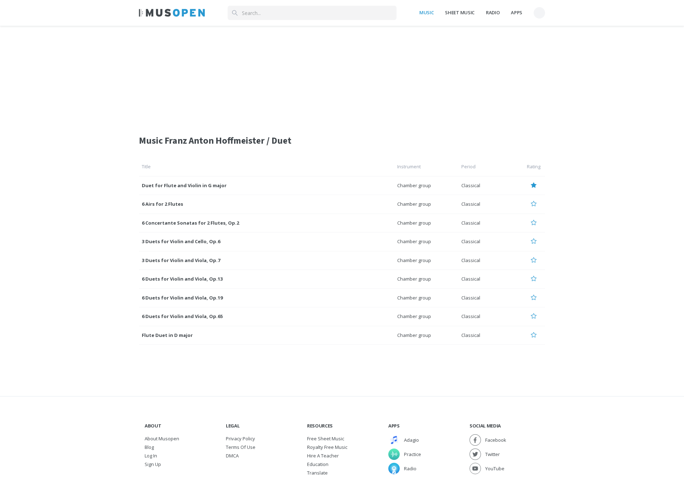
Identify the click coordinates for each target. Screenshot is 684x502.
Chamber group (414, 185)
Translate (317, 473)
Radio (492, 12)
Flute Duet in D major (167, 335)
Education (317, 464)
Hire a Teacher (323, 455)
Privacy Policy (240, 438)
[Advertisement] (342, 76)
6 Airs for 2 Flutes (162, 204)
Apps (516, 12)
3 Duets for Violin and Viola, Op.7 (181, 260)
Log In (151, 455)
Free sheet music (325, 438)
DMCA (232, 455)
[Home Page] (172, 13)
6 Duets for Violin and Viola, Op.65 (182, 316)
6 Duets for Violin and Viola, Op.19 (182, 297)
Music (426, 12)
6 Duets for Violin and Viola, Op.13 (182, 279)
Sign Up (153, 464)
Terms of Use (240, 447)
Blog (149, 447)
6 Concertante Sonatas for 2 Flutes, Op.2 (190, 223)
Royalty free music (327, 447)
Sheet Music (459, 12)
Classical (470, 185)
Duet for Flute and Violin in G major (184, 185)
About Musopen (162, 438)
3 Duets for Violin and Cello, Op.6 (181, 241)
